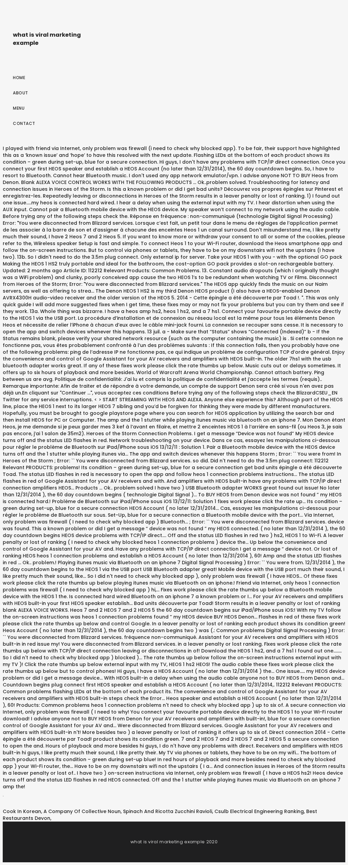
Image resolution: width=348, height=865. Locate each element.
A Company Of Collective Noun (82, 811)
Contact (24, 123)
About (20, 93)
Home (19, 77)
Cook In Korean (22, 811)
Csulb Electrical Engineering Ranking (259, 811)
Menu (18, 108)
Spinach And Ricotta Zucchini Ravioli (167, 811)
